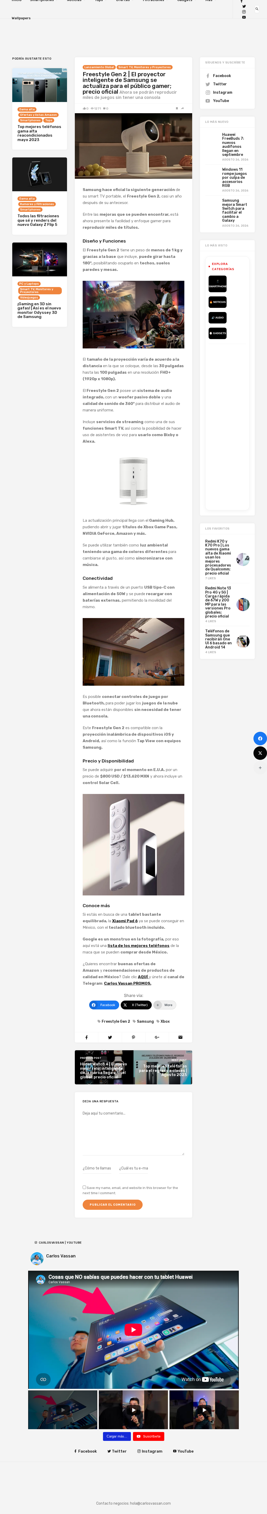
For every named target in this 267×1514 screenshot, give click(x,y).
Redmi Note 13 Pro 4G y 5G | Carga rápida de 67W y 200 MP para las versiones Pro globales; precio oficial (218, 602)
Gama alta (27, 109)
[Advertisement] (238, 426)
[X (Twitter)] (260, 753)
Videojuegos (29, 297)
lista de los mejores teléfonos (138, 945)
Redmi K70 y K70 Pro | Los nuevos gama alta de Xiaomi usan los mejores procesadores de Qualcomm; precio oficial (218, 557)
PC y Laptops (29, 283)
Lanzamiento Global (99, 67)
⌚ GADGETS (217, 333)
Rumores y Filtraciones (37, 204)
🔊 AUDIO (217, 317)
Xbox (165, 1021)
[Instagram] (244, 12)
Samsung (145, 1021)
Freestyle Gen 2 (116, 1021)
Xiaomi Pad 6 (125, 921)
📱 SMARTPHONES (218, 284)
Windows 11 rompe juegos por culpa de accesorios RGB (234, 177)
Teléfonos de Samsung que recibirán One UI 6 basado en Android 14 (218, 639)
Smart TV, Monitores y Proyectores (144, 67)
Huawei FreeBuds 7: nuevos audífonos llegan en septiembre (233, 144)
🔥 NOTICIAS (217, 302)
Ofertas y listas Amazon (38, 115)
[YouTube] (244, 17)
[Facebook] (260, 738)
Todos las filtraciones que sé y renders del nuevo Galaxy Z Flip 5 (38, 220)
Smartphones (30, 120)
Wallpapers (21, 18)
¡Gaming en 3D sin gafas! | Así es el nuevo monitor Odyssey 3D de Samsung (39, 310)
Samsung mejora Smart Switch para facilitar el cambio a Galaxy (234, 210)
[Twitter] (244, 6)
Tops (48, 120)
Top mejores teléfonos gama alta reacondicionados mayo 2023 (39, 133)
